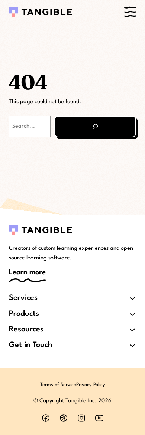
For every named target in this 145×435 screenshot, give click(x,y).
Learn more (27, 272)
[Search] (95, 126)
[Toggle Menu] (130, 12)
